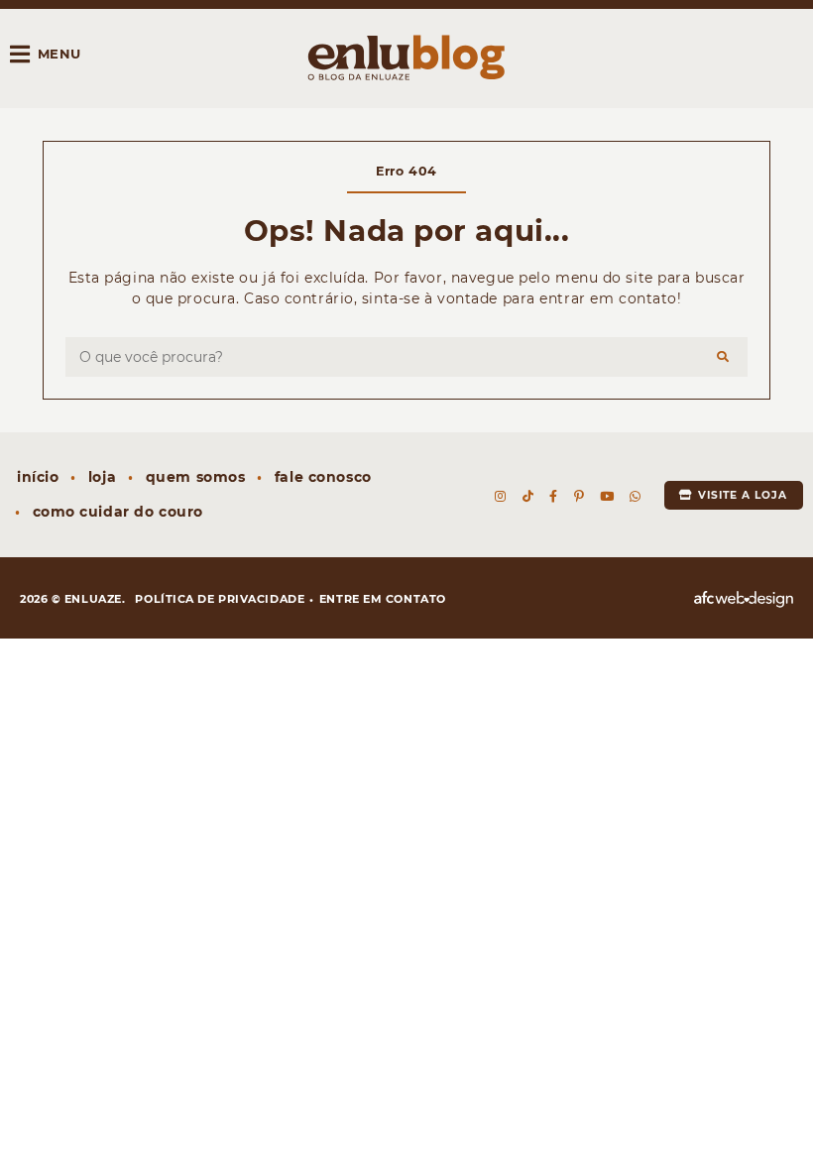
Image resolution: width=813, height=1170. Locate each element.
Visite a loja (741, 495)
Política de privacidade (219, 599)
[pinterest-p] (579, 497)
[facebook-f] (553, 497)
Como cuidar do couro (118, 512)
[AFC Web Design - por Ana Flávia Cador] (743, 599)
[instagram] (501, 497)
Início (37, 477)
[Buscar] (723, 357)
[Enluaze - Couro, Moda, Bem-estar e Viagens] (406, 57)
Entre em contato (382, 599)
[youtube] (607, 497)
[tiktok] (528, 497)
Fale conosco (323, 477)
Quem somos (196, 477)
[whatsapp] (635, 497)
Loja (102, 477)
